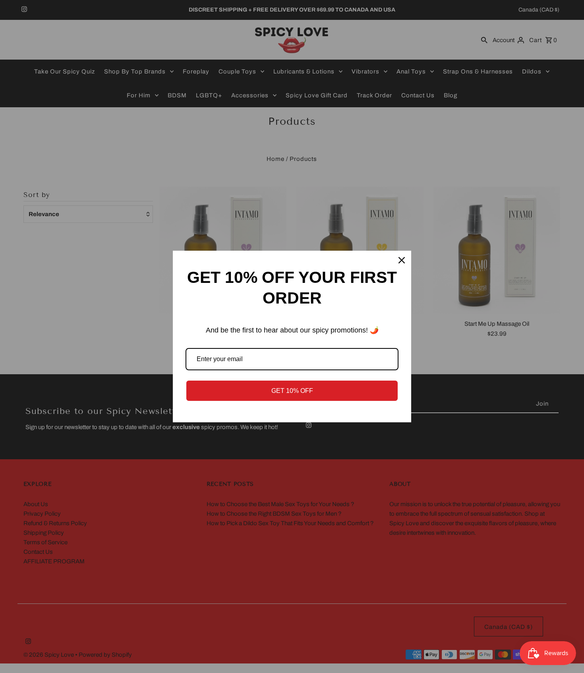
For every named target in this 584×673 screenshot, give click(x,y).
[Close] (401, 260)
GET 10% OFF (292, 390)
